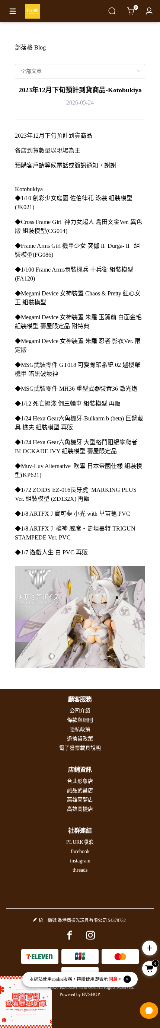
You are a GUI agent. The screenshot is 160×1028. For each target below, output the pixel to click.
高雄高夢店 (80, 800)
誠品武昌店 (80, 790)
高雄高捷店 (80, 809)
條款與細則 (80, 720)
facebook (80, 851)
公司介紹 (80, 711)
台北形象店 (80, 781)
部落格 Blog (30, 47)
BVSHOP (91, 994)
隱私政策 (80, 729)
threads (80, 870)
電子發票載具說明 (80, 748)
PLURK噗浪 (80, 842)
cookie (57, 979)
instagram (80, 861)
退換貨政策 (80, 739)
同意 (113, 979)
